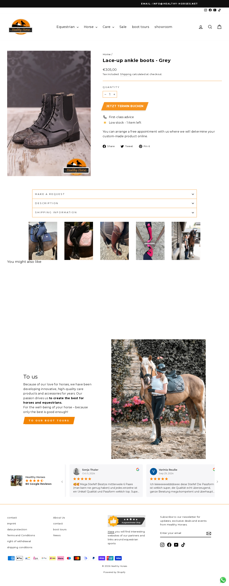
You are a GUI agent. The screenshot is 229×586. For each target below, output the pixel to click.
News (57, 535)
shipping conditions (19, 547)
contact (12, 517)
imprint (11, 523)
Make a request (50, 194)
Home (107, 54)
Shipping (125, 74)
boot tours (140, 27)
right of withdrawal (19, 541)
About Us (59, 517)
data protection (17, 529)
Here (111, 531)
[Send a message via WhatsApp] (223, 580)
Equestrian (66, 27)
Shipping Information (56, 212)
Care (107, 27)
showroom (163, 27)
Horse (89, 27)
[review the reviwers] (130, 470)
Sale (123, 27)
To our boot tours (49, 420)
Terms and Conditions (21, 535)
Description (47, 203)
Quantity (111, 87)
